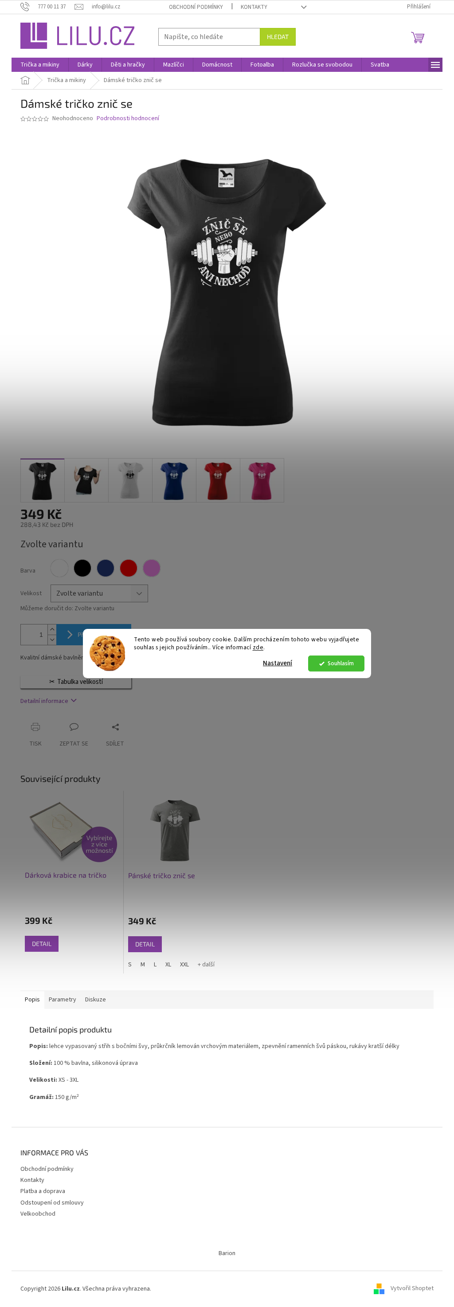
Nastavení (277, 663)
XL (168, 964)
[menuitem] (40, 65)
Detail (41, 943)
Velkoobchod (37, 1213)
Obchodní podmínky (196, 7)
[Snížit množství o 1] (51, 640)
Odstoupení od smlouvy (52, 1202)
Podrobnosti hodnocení (128, 118)
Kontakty (254, 7)
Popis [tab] (32, 999)
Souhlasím (341, 663)
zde (258, 648)
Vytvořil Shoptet (412, 1288)
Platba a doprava (42, 1191)
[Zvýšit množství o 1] (51, 629)
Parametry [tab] (62, 999)
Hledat (278, 36)
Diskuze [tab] (95, 999)
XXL (184, 964)
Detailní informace (44, 701)
